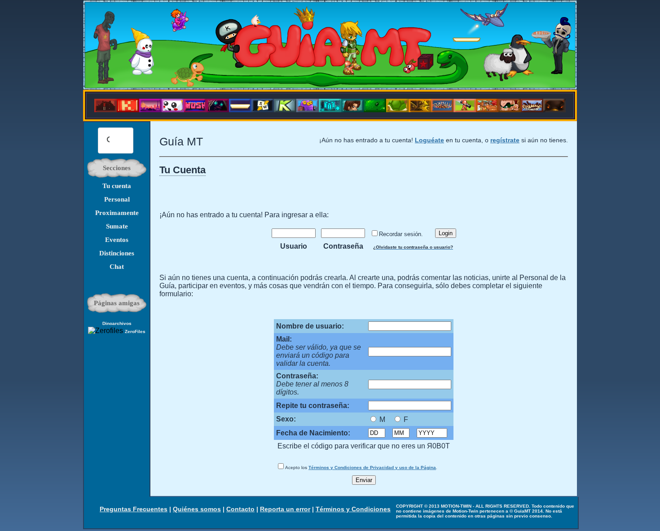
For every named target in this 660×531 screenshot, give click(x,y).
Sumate (117, 226)
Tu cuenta (116, 185)
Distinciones (116, 253)
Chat (117, 266)
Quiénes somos (197, 509)
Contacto (240, 509)
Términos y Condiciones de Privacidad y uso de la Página (372, 467)
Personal (117, 199)
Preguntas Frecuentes (133, 509)
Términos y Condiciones (353, 509)
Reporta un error (285, 509)
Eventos (116, 239)
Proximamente (117, 212)
